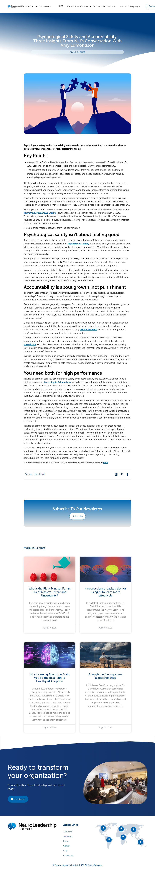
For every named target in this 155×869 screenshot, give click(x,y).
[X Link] (121, 474)
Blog (65, 850)
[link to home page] (32, 826)
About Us (67, 832)
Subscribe (78, 516)
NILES (60, 6)
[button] (31, 6)
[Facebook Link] (127, 474)
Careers (66, 846)
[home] (16, 6)
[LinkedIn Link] (116, 474)
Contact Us (68, 855)
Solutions (67, 836)
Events (66, 841)
